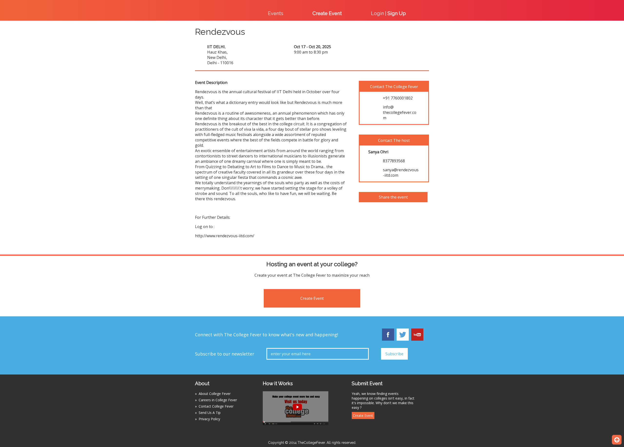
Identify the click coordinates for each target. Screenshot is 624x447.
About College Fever (215, 393)
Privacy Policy (209, 419)
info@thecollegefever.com (399, 112)
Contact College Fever (216, 406)
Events (275, 13)
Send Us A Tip (210, 412)
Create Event (312, 298)
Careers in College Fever (218, 400)
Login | (388, 13)
